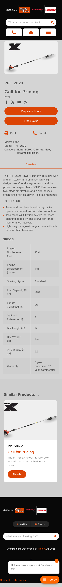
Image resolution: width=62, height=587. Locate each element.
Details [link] (17, 474)
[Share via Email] (19, 102)
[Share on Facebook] (6, 102)
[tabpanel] (31, 58)
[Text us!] (50, 580)
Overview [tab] (31, 164)
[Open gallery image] (31, 57)
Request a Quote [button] (31, 111)
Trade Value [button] (31, 120)
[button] (14, 32)
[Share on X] (13, 102)
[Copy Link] (25, 102)
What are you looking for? (24, 22)
